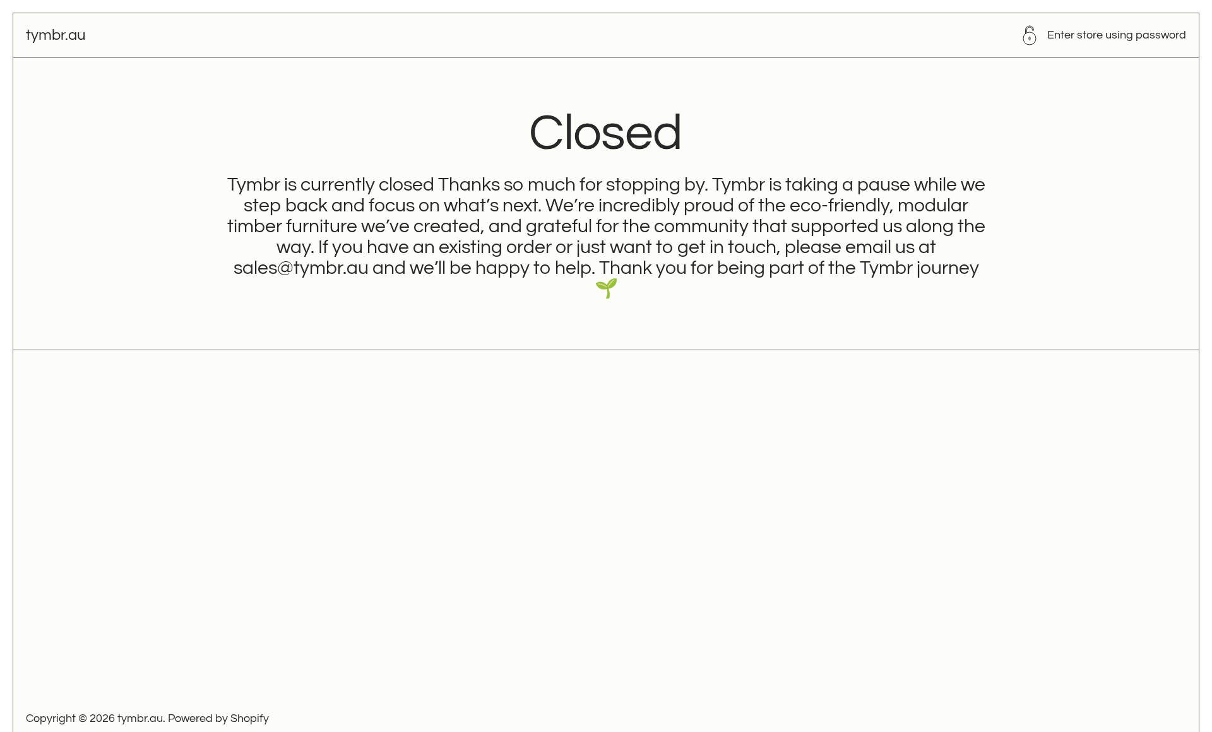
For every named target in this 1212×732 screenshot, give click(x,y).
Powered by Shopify (218, 718)
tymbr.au (56, 35)
